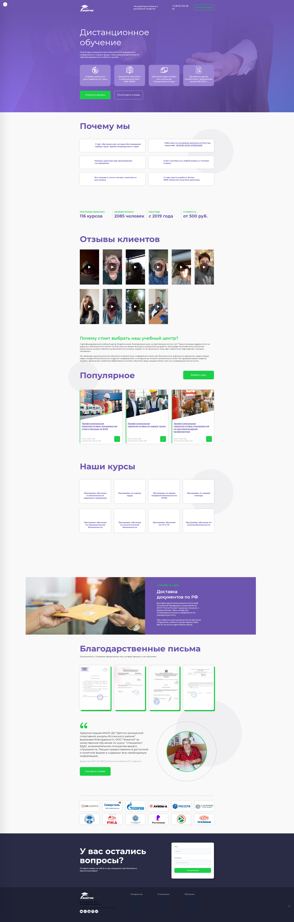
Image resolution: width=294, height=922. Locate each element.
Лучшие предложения (194, 901)
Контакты (189, 913)
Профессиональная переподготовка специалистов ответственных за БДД (99, 426)
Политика (135, 907)
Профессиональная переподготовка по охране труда (147, 425)
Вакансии (135, 904)
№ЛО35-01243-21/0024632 (189, 145)
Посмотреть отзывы (128, 95)
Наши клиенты (191, 904)
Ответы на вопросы (139, 901)
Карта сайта (136, 913)
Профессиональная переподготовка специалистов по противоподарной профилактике (191, 427)
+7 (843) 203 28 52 (180, 7)
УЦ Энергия (163, 898)
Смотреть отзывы (95, 771)
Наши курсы (190, 907)
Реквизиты (162, 910)
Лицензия (135, 910)
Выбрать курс (198, 375)
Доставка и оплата (193, 910)
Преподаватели (164, 907)
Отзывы (161, 904)
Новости (161, 901)
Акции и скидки (192, 898)
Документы (136, 898)
